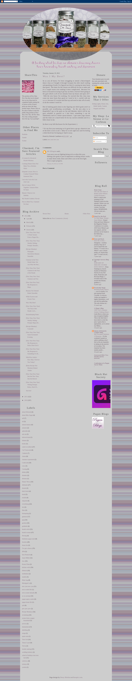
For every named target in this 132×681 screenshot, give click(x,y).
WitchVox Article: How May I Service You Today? (33, 359)
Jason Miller (25, 558)
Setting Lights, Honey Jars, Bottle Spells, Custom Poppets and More (100, 106)
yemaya (24, 664)
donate (24, 488)
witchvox (25, 661)
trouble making (26, 649)
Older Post (86, 214)
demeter (24, 475)
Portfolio (24, 134)
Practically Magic (100, 288)
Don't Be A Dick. (99, 241)
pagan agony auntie (28, 599)
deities (24, 472)
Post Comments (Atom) (60, 218)
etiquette (24, 501)
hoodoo (24, 542)
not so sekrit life (27, 589)
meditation (25, 574)
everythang (25, 504)
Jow (23, 561)
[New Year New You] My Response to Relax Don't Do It (32, 343)
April (27, 219)
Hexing (24, 536)
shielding (25, 630)
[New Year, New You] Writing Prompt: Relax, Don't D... (33, 384)
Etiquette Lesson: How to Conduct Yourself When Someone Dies (30, 174)
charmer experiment (28, 459)
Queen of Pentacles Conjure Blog (100, 331)
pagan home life (27, 602)
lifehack (24, 570)
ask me (24, 434)
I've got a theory (27, 548)
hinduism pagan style (28, 539)
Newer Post (46, 214)
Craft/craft (25, 463)
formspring (25, 513)
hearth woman (26, 532)
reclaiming (25, 615)
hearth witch (26, 529)
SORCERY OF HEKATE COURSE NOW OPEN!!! (100, 265)
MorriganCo (26, 583)
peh (23, 605)
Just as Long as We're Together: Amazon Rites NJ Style (30, 187)
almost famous (26, 425)
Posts (96, 138)
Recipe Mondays (27, 612)
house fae (25, 545)
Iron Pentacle (26, 555)
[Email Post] (70, 136)
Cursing (24, 469)
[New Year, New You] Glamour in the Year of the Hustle (33, 270)
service (24, 624)
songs (24, 633)
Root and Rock (99, 239)
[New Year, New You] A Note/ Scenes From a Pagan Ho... (33, 235)
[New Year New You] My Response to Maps (32, 285)
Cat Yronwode (26, 450)
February (29, 226)
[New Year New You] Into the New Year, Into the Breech (32, 376)
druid (23, 494)
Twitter (24, 141)
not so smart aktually (28, 593)
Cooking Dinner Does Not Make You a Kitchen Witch (30, 166)
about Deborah (26, 412)
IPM (23, 551)
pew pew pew (26, 609)
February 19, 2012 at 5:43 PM (55, 163)
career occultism (27, 447)
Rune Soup (97, 190)
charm (24, 456)
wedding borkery (27, 652)
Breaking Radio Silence (101, 289)
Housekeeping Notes (32, 314)
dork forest (25, 491)
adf (23, 418)
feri (23, 507)
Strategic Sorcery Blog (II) (101, 260)
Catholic (24, 453)
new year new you (27, 586)
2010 (25, 400)
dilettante (25, 485)
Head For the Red (100, 216)
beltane (24, 440)
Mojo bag (25, 580)
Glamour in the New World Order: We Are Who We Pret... (33, 262)
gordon (24, 523)
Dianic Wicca (26, 482)
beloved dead (26, 437)
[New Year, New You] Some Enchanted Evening (33, 334)
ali (22, 421)
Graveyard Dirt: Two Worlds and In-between (101, 356)
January (28, 230)
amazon (24, 428)
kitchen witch (26, 567)
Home (67, 214)
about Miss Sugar (27, 415)
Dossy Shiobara (65, 677)
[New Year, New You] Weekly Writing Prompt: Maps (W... (33, 320)
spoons (45, 100)
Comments (98, 141)
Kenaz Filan (25, 564)
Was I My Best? (31, 303)
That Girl (25, 639)
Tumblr (24, 137)
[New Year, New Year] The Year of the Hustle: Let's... (33, 308)
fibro (23, 510)
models (24, 577)
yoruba (24, 667)
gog (23, 520)
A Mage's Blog (99, 308)
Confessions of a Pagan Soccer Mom (101, 364)
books (24, 444)
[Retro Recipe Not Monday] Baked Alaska (31, 368)
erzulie (24, 498)
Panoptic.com (77, 677)
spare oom (25, 636)
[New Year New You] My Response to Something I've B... (32, 351)
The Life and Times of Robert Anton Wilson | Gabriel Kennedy (101, 193)
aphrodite (25, 431)
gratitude (24, 526)
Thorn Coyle (26, 643)
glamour (24, 517)
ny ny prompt (26, 596)
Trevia (24, 646)
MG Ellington (51, 151)
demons (24, 478)
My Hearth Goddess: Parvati (30, 198)
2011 (25, 397)
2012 (25, 216)
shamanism (25, 627)
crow (23, 466)
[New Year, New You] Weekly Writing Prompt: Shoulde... (33, 243)
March (28, 222)
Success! (28, 391)
